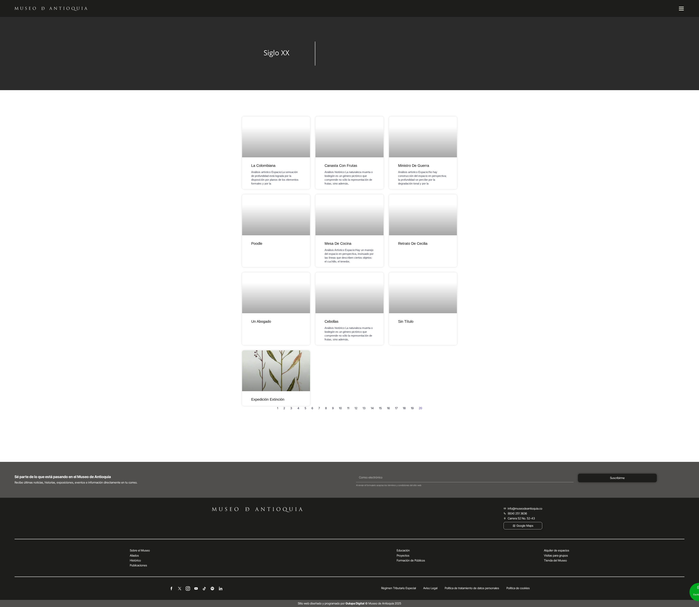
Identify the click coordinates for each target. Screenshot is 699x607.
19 (412, 408)
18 (404, 408)
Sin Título (405, 321)
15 (380, 408)
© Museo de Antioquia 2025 (373, 603)
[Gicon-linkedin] (220, 588)
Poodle (256, 243)
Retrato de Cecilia (412, 243)
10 (340, 408)
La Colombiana (263, 166)
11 (348, 408)
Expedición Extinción (267, 399)
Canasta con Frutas (341, 166)
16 (388, 408)
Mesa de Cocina (338, 243)
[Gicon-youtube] (196, 588)
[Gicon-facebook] (171, 588)
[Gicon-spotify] (212, 588)
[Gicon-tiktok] (204, 588)
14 (372, 408)
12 (356, 408)
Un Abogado (261, 321)
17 (396, 408)
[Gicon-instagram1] (188, 588)
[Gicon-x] (179, 588)
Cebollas (331, 321)
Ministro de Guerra (413, 166)
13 (364, 408)
